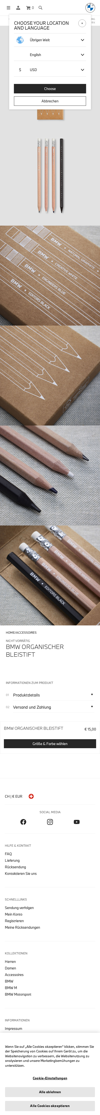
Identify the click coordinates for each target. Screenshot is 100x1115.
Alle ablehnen (50, 1092)
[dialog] (50, 557)
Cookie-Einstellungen (50, 1078)
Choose (50, 88)
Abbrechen (50, 101)
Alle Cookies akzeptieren (50, 1106)
